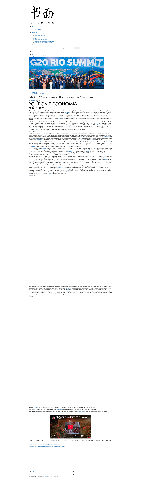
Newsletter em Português (41, 33)
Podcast (33, 36)
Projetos (34, 38)
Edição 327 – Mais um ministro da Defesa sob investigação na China (47, 446)
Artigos (33, 31)
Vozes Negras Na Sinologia (41, 39)
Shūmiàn (32, 100)
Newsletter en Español (40, 35)
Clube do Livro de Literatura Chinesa (43, 42)
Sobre (33, 471)
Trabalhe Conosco (36, 473)
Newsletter (34, 32)
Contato (33, 44)
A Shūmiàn (34, 28)
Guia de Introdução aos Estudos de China (44, 41)
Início (33, 26)
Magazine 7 (48, 476)
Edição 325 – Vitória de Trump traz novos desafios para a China (46, 444)
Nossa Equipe (38, 29)
